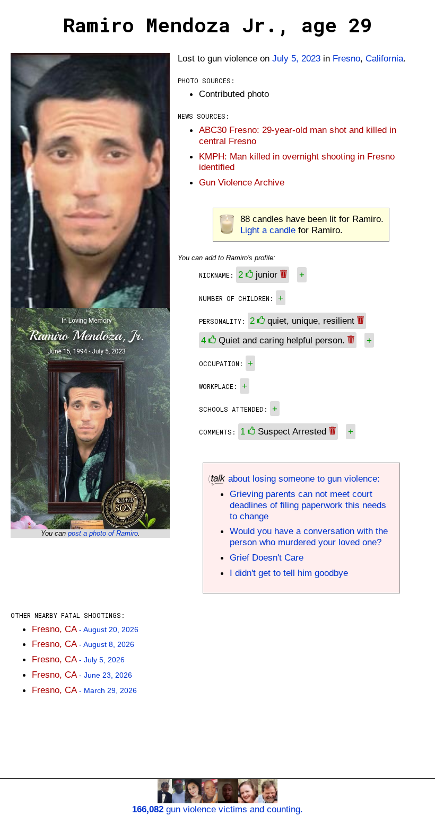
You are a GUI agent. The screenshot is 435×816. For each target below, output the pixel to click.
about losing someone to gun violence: (302, 478)
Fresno (346, 58)
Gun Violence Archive (241, 182)
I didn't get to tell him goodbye (289, 572)
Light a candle (267, 230)
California (384, 58)
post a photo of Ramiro (103, 533)
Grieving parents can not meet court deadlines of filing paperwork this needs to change (308, 505)
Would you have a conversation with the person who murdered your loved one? (309, 536)
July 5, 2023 (296, 58)
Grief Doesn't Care (266, 557)
